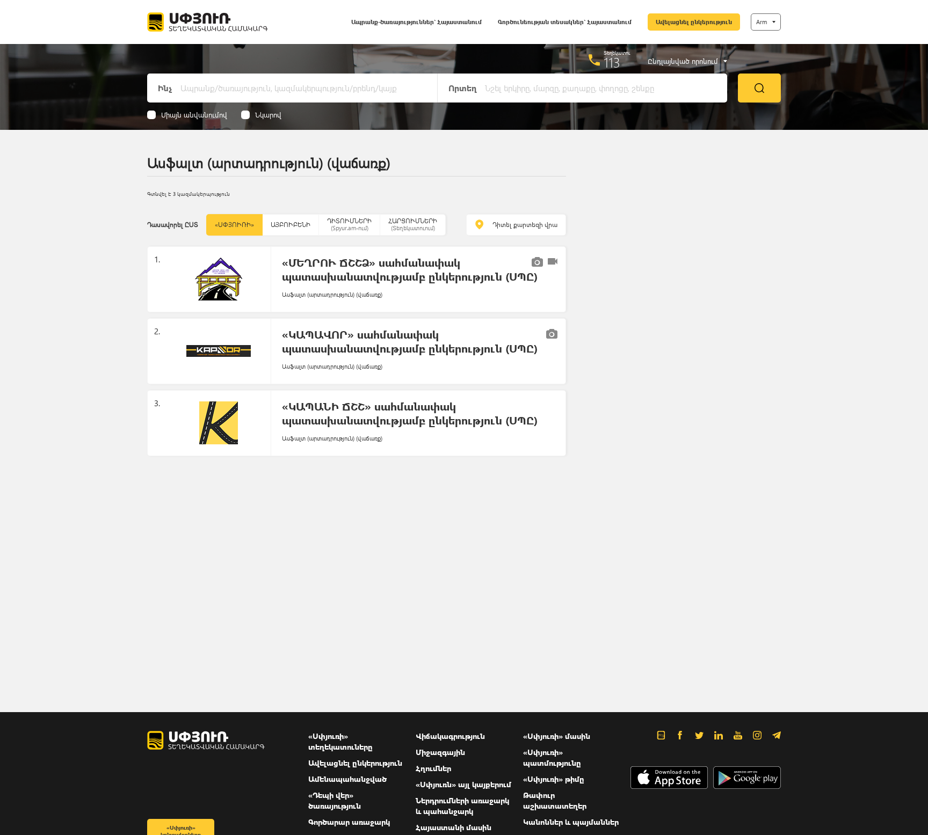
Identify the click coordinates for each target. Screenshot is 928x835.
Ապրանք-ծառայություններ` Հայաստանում (416, 21)
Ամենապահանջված (347, 779)
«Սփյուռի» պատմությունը (552, 757)
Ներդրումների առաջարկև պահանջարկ (462, 805)
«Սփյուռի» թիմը (553, 779)
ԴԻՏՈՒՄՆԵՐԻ (349, 224)
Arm (761, 21)
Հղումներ (433, 768)
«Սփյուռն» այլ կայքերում (463, 784)
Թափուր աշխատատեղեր (554, 800)
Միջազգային (440, 752)
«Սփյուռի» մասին (556, 736)
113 (612, 62)
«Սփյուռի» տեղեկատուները (340, 741)
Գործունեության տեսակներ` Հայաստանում (565, 21)
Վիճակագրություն (450, 736)
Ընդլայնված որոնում (683, 61)
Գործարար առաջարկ (349, 822)
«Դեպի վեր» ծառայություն (334, 800)
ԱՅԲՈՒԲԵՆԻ (290, 225)
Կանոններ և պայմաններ (571, 822)
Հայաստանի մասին (453, 827)
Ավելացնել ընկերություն (694, 21)
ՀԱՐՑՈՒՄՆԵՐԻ (412, 224)
